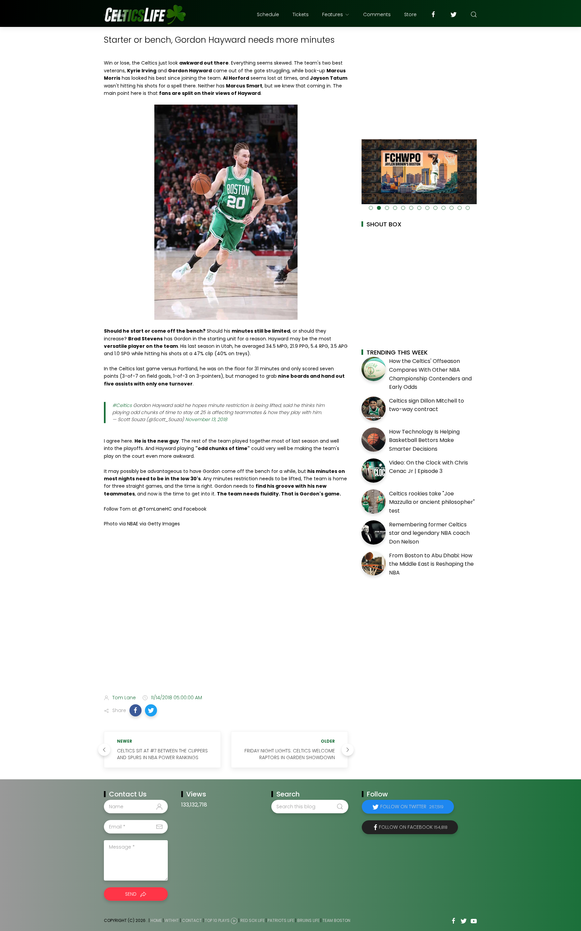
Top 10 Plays (217, 921)
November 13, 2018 (206, 419)
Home (156, 921)
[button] (135, 710)
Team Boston (336, 921)
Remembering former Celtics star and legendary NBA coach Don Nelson (429, 533)
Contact (192, 921)
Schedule (268, 14)
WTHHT (172, 921)
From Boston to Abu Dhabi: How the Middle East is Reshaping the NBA (431, 564)
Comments (377, 14)
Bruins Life (308, 921)
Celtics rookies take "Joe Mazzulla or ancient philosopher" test (432, 502)
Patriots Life (281, 921)
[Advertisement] (226, 636)
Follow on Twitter (411, 806)
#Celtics (122, 405)
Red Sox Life (252, 921)
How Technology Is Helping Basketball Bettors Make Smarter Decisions (424, 440)
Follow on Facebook (413, 827)
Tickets (301, 14)
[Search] (473, 14)
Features (332, 14)
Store (410, 14)
